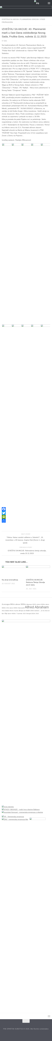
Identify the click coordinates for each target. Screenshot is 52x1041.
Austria (16, 610)
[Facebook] (26, 509)
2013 (7, 608)
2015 (24, 613)
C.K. (5, 41)
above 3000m (20, 604)
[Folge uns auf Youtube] (30, 1034)
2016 (37, 613)
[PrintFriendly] (26, 517)
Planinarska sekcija (29, 19)
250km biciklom (34, 610)
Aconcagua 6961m (8, 604)
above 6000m (14, 608)
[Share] (26, 521)
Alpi (6, 613)
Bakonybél (21, 608)
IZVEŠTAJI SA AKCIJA (10, 19)
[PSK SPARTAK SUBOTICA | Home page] (20, 3)
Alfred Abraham (37, 607)
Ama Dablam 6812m (8, 610)
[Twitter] (26, 513)
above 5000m (41, 604)
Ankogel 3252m (30, 613)
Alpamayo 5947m (31, 604)
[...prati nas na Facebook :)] (21, 1034)
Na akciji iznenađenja (10, 580)
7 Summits (19, 613)
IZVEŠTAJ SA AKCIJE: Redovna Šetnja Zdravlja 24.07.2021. (35, 582)
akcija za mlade (24, 610)
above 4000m (12, 613)
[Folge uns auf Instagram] (26, 1034)
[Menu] (49, 3)
